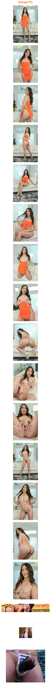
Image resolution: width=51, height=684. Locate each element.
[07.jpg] (25, 263)
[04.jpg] (25, 144)
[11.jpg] (25, 422)
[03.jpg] (25, 104)
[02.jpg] (25, 64)
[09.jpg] (25, 342)
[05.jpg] (25, 184)
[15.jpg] (25, 581)
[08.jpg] (25, 303)
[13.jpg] (25, 502)
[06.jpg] (25, 223)
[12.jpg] (25, 462)
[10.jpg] (25, 382)
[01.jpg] (25, 25)
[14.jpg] (25, 541)
